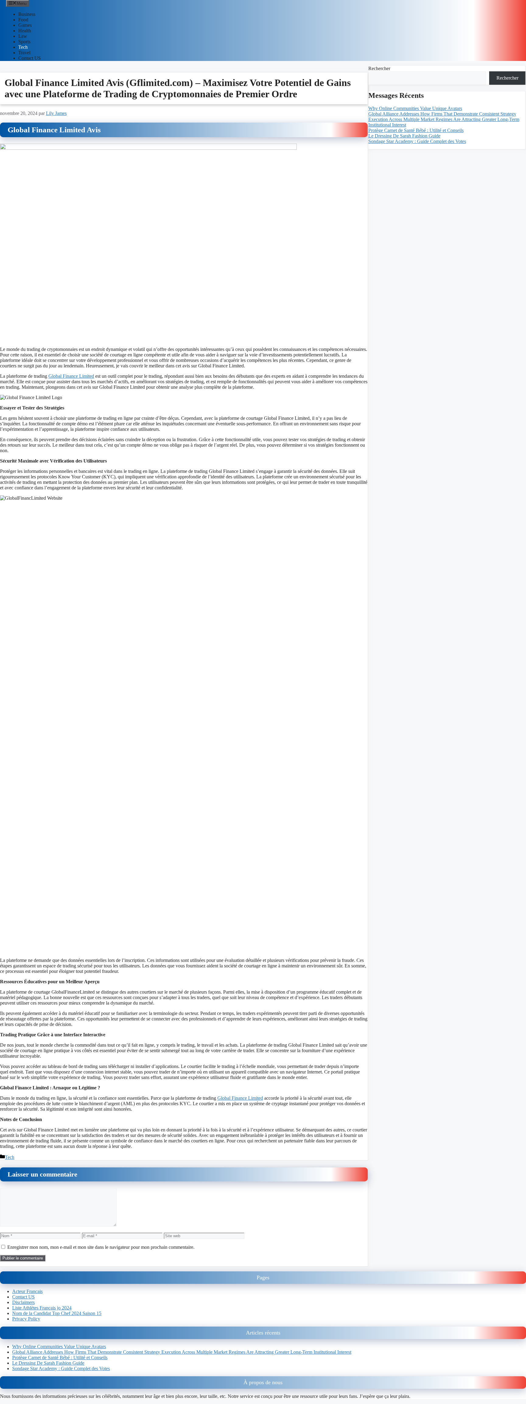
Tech (23, 47)
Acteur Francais (27, 1291)
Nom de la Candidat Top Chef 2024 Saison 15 (56, 1313)
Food (23, 19)
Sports (24, 41)
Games (25, 25)
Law (22, 36)
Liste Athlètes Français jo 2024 (42, 1307)
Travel (24, 52)
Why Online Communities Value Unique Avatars (415, 108)
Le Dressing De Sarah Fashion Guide (404, 135)
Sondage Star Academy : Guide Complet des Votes (417, 141)
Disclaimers (23, 1302)
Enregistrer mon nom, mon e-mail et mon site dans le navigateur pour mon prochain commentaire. (101, 1247)
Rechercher (379, 68)
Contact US (29, 58)
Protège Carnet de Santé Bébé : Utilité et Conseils (416, 130)
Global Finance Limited (71, 376)
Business (26, 14)
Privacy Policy (26, 1318)
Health (24, 30)
